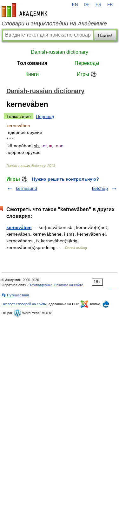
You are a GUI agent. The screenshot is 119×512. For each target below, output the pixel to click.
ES (98, 5)
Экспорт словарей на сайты (24, 304)
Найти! (105, 35)
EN (75, 5)
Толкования (32, 63)
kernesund (26, 188)
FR (110, 5)
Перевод (45, 116)
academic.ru (24, 10)
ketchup (100, 188)
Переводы (87, 63)
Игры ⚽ (87, 74)
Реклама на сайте (68, 285)
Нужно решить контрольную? (65, 179)
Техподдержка (41, 285)
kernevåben (19, 227)
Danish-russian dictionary (59, 52)
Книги (32, 74)
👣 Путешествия (15, 295)
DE (86, 5)
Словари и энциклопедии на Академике (54, 23)
